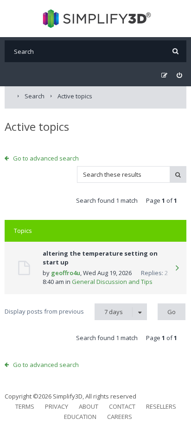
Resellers (161, 406)
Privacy (56, 406)
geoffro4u (65, 273)
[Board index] (95, 18)
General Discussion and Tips (112, 281)
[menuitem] (179, 75)
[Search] (175, 51)
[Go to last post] (177, 269)
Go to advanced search (46, 158)
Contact (122, 406)
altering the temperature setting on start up (100, 258)
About (88, 406)
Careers (119, 416)
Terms (24, 406)
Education (80, 416)
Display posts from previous (64, 311)
